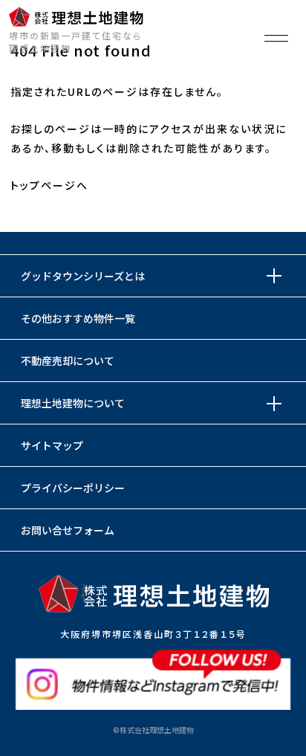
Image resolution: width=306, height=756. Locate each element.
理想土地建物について (73, 402)
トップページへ (49, 185)
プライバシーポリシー (73, 487)
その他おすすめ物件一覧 (78, 318)
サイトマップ (52, 445)
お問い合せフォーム (67, 530)
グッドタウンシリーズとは (83, 275)
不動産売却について (67, 360)
